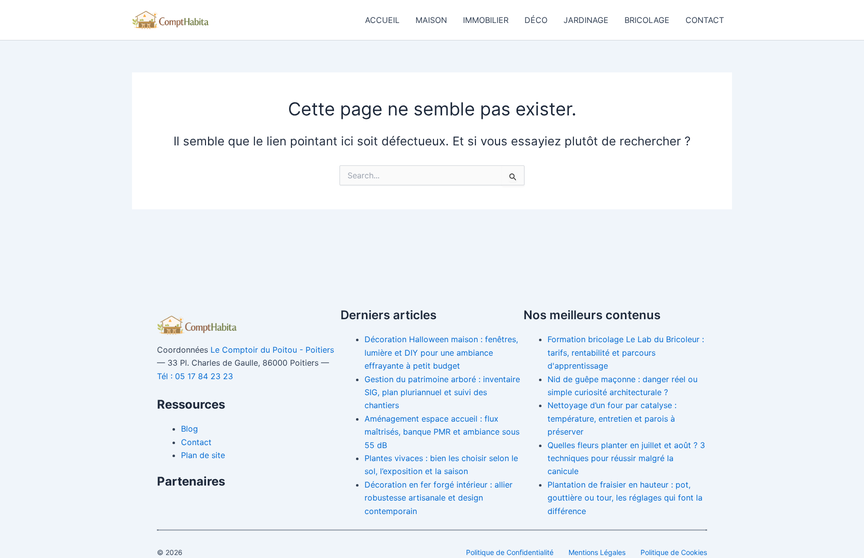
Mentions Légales (597, 552)
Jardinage (586, 20)
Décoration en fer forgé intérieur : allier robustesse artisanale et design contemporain (438, 498)
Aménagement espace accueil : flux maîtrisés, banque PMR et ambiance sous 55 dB (442, 432)
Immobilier (485, 20)
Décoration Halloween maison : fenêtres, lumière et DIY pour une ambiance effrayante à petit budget (441, 352)
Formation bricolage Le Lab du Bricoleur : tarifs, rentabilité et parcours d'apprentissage (626, 352)
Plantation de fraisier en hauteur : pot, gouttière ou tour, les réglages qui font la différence (625, 498)
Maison (431, 20)
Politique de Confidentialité (510, 552)
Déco (536, 20)
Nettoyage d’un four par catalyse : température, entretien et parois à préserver (612, 418)
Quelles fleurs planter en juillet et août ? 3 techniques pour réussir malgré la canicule (626, 458)
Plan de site (203, 455)
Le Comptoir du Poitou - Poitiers (272, 350)
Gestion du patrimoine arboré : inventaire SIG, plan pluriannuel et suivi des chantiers (442, 392)
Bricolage (647, 20)
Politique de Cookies (673, 552)
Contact (705, 20)
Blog (189, 429)
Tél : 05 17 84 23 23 (195, 376)
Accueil (382, 20)
